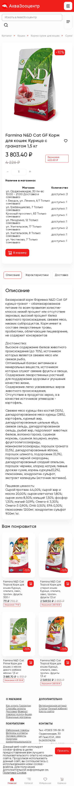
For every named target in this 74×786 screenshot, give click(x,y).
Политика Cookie (14, 772)
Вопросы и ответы (17, 733)
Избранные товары (17, 730)
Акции (28, 714)
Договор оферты (16, 736)
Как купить (12, 705)
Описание (13, 275)
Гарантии (25, 705)
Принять (63, 750)
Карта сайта (46, 711)
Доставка (61, 275)
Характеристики (37, 275)
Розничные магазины (18, 717)
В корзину (20, 252)
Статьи (43, 708)
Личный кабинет (58, 708)
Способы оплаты (16, 708)
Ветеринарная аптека (52, 705)
